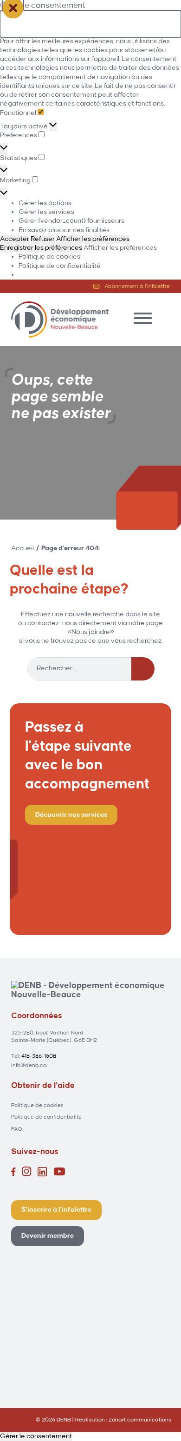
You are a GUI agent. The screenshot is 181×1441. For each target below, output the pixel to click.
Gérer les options (45, 203)
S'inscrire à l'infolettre (56, 1210)
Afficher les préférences (92, 239)
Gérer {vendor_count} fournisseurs (71, 221)
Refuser (43, 239)
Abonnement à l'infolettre (137, 286)
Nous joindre (90, 632)
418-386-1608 (38, 1056)
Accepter (14, 239)
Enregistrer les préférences (41, 248)
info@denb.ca (29, 1065)
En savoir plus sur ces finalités (64, 230)
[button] (90, 24)
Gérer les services (46, 212)
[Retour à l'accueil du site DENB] (60, 319)
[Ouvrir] (143, 318)
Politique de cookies (49, 256)
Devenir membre (47, 1236)
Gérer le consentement (36, 1436)
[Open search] (165, 318)
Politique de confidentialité (60, 266)
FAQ (16, 1129)
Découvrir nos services (71, 815)
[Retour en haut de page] (148, 1413)
